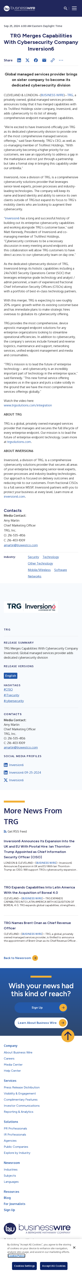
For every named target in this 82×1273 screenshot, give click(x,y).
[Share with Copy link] (53, 60)
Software (60, 570)
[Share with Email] (44, 60)
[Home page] (19, 8)
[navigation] (74, 8)
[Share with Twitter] (27, 60)
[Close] (74, 1247)
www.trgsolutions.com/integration (28, 405)
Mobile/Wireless (39, 570)
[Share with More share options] (61, 60)
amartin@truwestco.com (21, 545)
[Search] (65, 8)
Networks (34, 576)
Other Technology (40, 563)
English (10, 675)
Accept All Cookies (53, 1265)
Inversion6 (12, 218)
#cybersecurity (14, 701)
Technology (51, 557)
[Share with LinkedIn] (19, 60)
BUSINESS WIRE (52, 95)
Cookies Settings (24, 1265)
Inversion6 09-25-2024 (25, 772)
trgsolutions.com (19, 442)
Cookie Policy (16, 1255)
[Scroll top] (67, 1035)
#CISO (8, 689)
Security (33, 557)
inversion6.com (14, 496)
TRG (70, 95)
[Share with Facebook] (36, 60)
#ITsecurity (11, 695)
